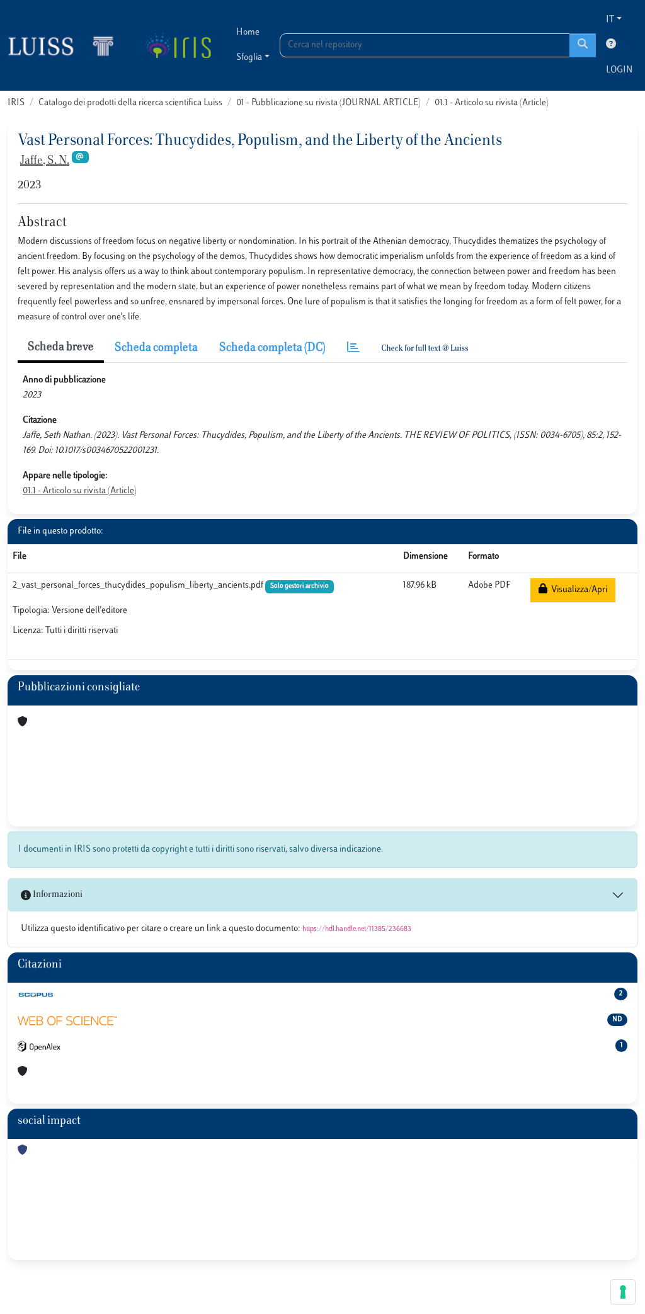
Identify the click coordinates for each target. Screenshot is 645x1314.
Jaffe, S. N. (44, 161)
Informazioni (57, 895)
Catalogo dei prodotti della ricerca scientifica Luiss (130, 103)
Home (248, 32)
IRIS (16, 103)
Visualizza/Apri (577, 590)
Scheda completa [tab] (156, 348)
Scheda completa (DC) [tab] (272, 348)
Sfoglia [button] (249, 57)
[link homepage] (66, 45)
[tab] (353, 348)
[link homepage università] (178, 45)
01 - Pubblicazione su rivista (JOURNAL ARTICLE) (328, 103)
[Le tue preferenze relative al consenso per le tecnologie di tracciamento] (623, 1292)
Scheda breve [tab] (61, 347)
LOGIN (619, 70)
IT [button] (610, 20)
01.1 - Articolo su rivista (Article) (492, 103)
